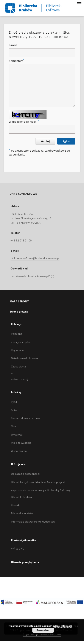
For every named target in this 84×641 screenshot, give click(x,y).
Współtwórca (19, 451)
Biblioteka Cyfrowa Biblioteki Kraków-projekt (38, 482)
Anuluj (45, 141)
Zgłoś (66, 141)
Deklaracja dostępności (25, 474)
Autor (14, 410)
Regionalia (17, 350)
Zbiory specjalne (21, 342)
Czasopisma (18, 366)
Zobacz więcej (19, 379)
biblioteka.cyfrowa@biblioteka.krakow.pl (35, 258)
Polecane (16, 334)
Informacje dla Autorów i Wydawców (33, 521)
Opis (13, 426)
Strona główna (19, 311)
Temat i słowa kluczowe (25, 418)
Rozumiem (43, 630)
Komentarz (16, 61)
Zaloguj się (17, 548)
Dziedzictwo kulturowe (25, 358)
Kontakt (15, 505)
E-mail (13, 45)
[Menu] (79, 3)
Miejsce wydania (21, 443)
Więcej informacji (62, 625)
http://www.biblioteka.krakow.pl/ (30, 276)
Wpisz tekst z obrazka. (24, 122)
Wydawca (17, 434)
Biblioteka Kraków (22, 513)
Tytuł (14, 402)
